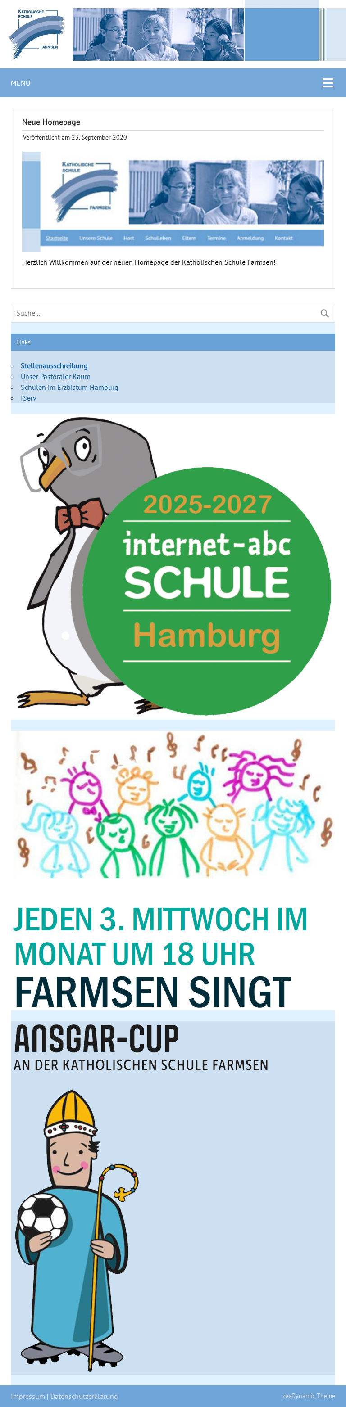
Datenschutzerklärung (84, 1396)
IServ (28, 397)
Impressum (28, 1396)
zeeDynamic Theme (308, 1395)
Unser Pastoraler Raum (56, 376)
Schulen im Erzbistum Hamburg (69, 387)
